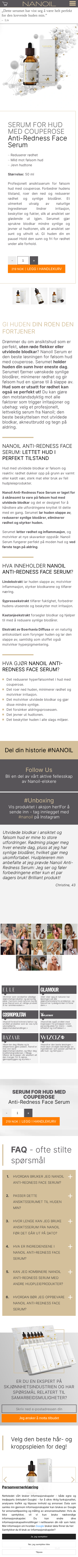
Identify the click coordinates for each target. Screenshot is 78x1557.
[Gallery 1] (39, 296)
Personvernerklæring (20, 1487)
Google (40, 1525)
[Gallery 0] (20, 296)
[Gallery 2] (57, 296)
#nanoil (26, 816)
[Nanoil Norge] (39, 3)
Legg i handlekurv (44, 269)
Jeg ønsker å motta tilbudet (39, 1418)
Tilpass (39, 1552)
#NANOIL (60, 750)
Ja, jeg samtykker (39, 1536)
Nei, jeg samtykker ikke (39, 1544)
